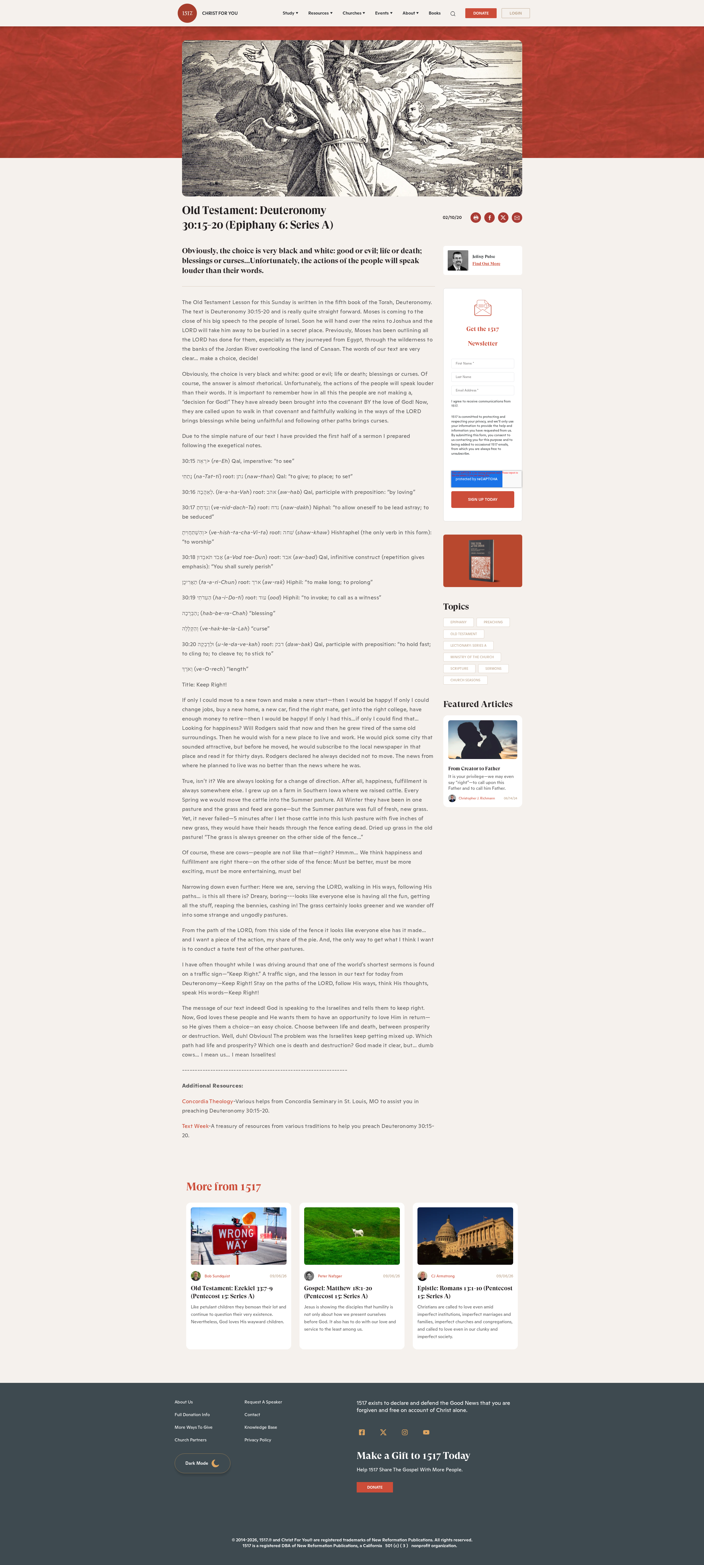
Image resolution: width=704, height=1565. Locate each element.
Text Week (195, 1126)
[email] (517, 217)
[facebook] (489, 217)
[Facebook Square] (362, 1432)
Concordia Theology (207, 1101)
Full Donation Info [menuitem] (192, 1414)
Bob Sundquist (217, 1276)
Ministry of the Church (472, 657)
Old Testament (463, 634)
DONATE (481, 13)
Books (435, 13)
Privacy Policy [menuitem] (257, 1440)
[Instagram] (405, 1432)
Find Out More (486, 263)
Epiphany (458, 622)
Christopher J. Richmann (477, 798)
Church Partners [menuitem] (191, 1440)
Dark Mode (196, 1463)
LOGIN (516, 13)
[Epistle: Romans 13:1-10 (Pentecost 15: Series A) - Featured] (465, 1236)
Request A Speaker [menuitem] (263, 1402)
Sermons (493, 668)
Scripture (459, 668)
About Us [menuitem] (184, 1402)
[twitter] (503, 217)
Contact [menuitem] (252, 1414)
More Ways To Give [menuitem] (194, 1427)
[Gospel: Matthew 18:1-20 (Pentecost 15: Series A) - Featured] (352, 1236)
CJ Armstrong (443, 1276)
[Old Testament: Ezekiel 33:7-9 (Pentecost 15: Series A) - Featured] (239, 1236)
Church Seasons (465, 680)
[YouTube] (426, 1432)
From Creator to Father (474, 768)
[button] (452, 13)
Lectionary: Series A (468, 645)
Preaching (493, 622)
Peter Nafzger (330, 1276)
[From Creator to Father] (482, 739)
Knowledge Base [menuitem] (260, 1427)
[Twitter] (383, 1432)
